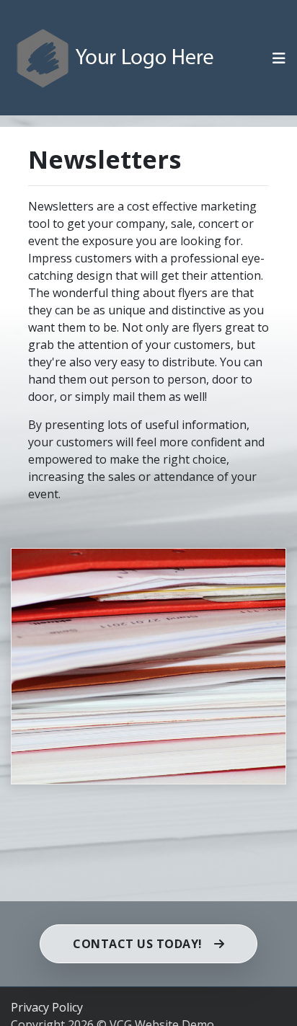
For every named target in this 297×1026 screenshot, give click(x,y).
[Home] (116, 57)
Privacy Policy (47, 1007)
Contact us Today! (138, 944)
